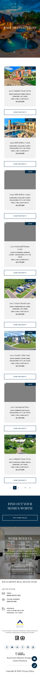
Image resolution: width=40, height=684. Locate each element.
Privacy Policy (28, 671)
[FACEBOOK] (7, 647)
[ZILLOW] (33, 647)
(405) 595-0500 (11, 601)
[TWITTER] (23, 647)
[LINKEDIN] (17, 647)
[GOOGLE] (28, 647)
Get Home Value (20, 518)
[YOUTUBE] (12, 647)
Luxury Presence (20, 661)
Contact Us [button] (20, 567)
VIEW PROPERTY (20, 112)
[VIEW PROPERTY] (20, 110)
